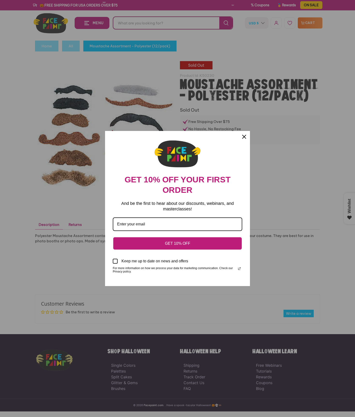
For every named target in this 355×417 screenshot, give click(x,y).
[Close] (244, 137)
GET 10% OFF (177, 243)
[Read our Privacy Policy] (239, 269)
